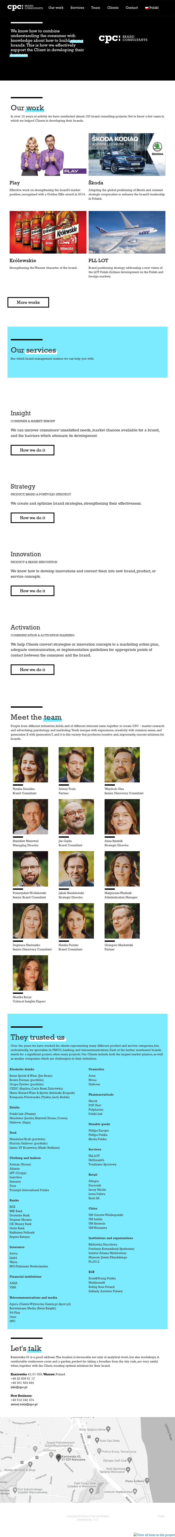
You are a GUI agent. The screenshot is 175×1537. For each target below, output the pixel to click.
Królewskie (23, 260)
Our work (55, 8)
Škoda (96, 183)
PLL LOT (98, 260)
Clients (112, 8)
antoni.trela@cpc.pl (24, 1404)
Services (77, 8)
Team (95, 8)
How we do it (32, 450)
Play (15, 183)
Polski (161, 1516)
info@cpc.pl (19, 1387)
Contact (132, 8)
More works (28, 302)
